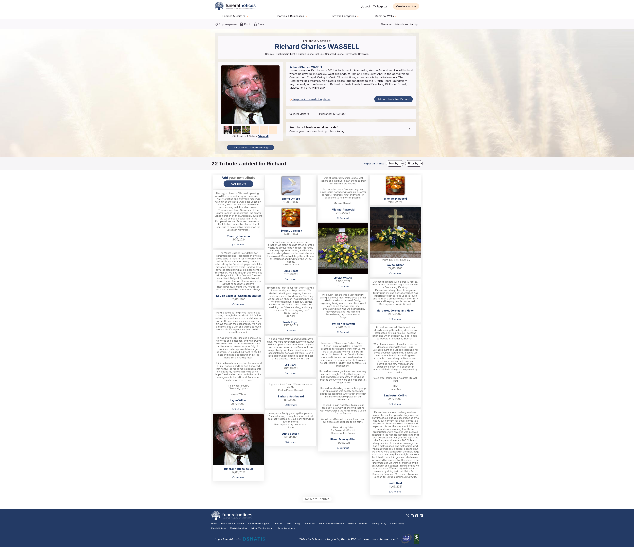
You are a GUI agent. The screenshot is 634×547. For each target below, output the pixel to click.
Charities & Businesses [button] (290, 16)
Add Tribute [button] (238, 183)
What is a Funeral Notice (331, 523)
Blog (297, 523)
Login (367, 6)
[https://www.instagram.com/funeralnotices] (412, 516)
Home (214, 523)
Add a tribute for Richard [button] (393, 99)
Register (381, 6)
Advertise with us (286, 528)
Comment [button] (344, 218)
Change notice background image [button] (250, 147)
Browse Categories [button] (344, 16)
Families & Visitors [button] (234, 16)
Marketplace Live (238, 528)
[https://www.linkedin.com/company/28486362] (421, 516)
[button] (406, 6)
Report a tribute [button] (374, 163)
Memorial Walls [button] (385, 16)
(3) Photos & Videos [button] (250, 136)
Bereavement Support (259, 523)
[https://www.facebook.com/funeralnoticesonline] (416, 516)
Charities (278, 523)
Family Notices (218, 528)
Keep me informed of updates (311, 99)
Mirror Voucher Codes (262, 528)
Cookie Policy (397, 523)
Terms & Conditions (358, 523)
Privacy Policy (379, 523)
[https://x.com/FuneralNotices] (407, 516)
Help (289, 523)
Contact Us (309, 523)
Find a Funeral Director (232, 523)
